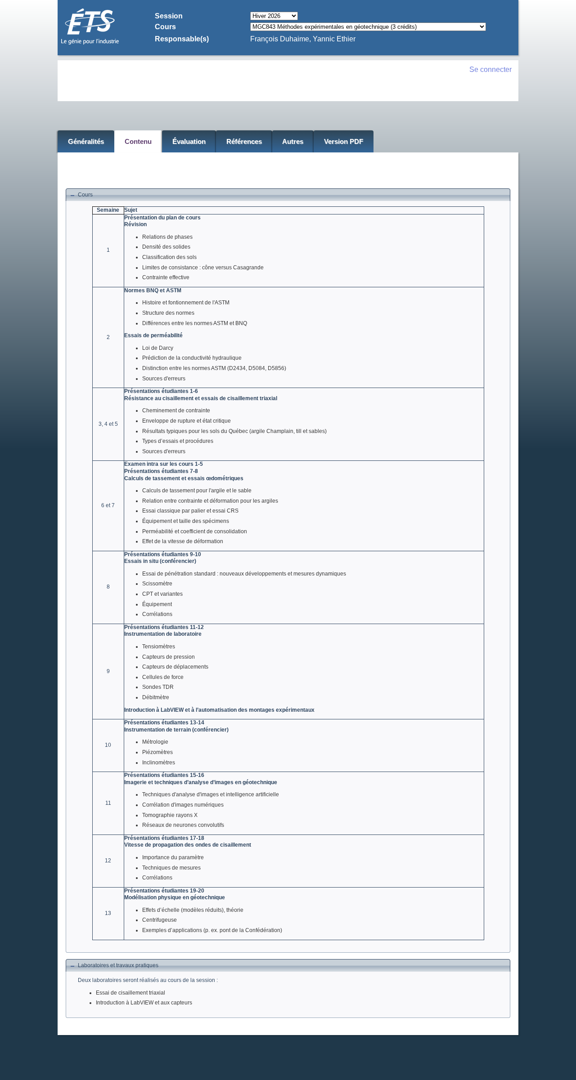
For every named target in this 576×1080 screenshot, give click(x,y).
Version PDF (343, 141)
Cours (85, 195)
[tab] (288, 194)
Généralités (86, 141)
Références (244, 141)
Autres (292, 141)
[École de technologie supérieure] (90, 43)
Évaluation (189, 141)
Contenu (138, 141)
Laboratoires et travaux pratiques (118, 965)
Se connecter (490, 69)
